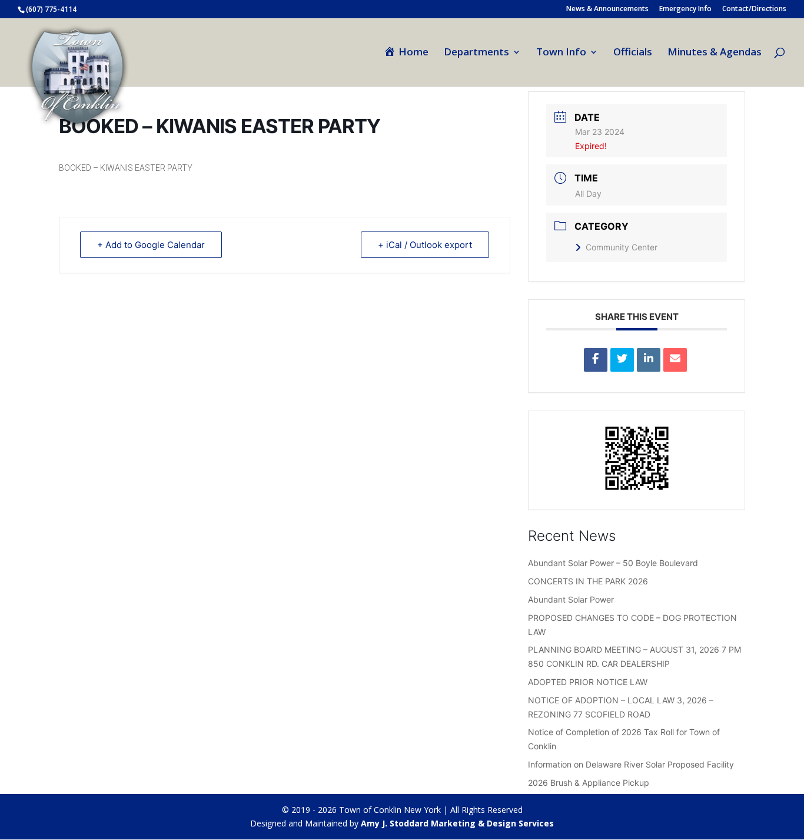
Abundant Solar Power (571, 599)
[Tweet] (622, 360)
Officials (632, 53)
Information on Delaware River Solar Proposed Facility (631, 764)
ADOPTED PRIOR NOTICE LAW (587, 682)
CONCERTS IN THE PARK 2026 (588, 581)
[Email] (675, 360)
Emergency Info (685, 9)
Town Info (561, 53)
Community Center (621, 247)
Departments (476, 53)
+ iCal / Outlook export (425, 244)
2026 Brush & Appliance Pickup (588, 783)
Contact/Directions (754, 9)
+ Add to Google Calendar (151, 244)
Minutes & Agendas (714, 53)
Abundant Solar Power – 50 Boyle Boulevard (613, 563)
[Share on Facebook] (595, 360)
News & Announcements (607, 9)
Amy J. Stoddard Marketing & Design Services (457, 823)
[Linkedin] (648, 360)
